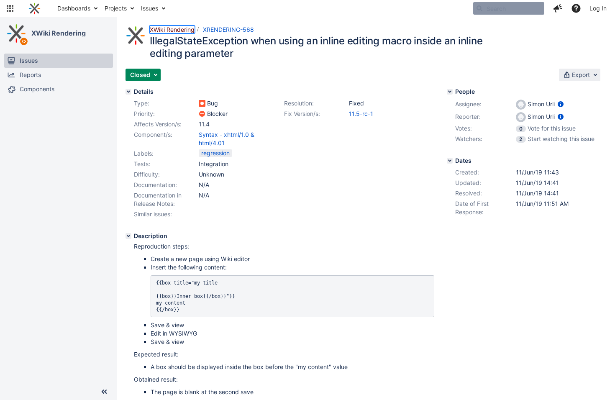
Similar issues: (153, 214)
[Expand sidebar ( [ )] (104, 391)
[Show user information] (560, 104)
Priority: (144, 113)
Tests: (142, 163)
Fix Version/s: (302, 113)
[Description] (128, 236)
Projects (116, 8)
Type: (141, 103)
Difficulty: (147, 174)
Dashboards (73, 8)
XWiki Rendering (58, 33)
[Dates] (450, 161)
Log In (598, 8)
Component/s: (153, 134)
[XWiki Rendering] (16, 33)
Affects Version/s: (158, 124)
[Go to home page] (34, 8)
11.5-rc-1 (361, 113)
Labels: (144, 153)
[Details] (128, 92)
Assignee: (468, 104)
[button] (10, 8)
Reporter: (468, 116)
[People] (450, 92)
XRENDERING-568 (228, 29)
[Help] (576, 8)
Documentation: (155, 184)
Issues (149, 8)
